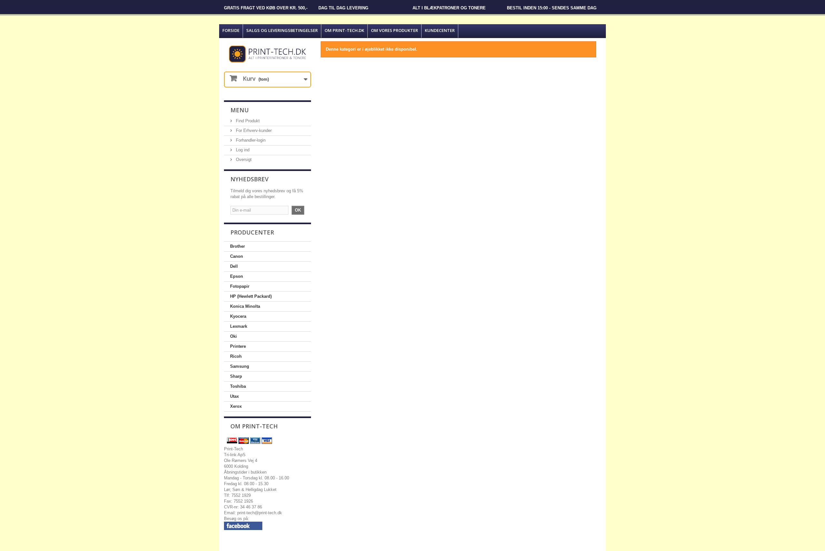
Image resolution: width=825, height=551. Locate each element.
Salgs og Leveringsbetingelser (282, 30)
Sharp (236, 376)
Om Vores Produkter (394, 30)
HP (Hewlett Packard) (251, 296)
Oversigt (243, 159)
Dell (234, 266)
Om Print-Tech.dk (344, 30)
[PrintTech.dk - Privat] (267, 54)
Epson (236, 276)
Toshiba (238, 386)
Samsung (239, 366)
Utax (234, 396)
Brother (237, 246)
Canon (236, 256)
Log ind (242, 149)
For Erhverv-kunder (253, 130)
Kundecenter (440, 30)
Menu (239, 110)
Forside (230, 30)
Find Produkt (247, 120)
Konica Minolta (245, 306)
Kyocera (238, 316)
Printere (238, 346)
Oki (233, 336)
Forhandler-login (250, 140)
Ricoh (236, 356)
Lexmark (238, 326)
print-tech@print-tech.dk (259, 512)
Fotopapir (239, 286)
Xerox (236, 406)
